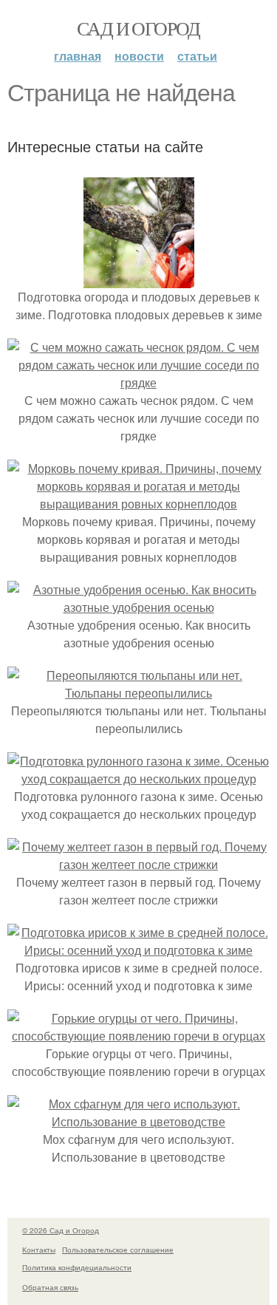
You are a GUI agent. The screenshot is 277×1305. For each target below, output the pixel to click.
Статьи (197, 55)
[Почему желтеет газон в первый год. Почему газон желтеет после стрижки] (138, 864)
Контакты (38, 1249)
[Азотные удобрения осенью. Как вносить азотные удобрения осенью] (138, 607)
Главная (77, 55)
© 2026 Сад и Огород (60, 1230)
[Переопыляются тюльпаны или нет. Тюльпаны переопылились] (138, 692)
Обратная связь (50, 1287)
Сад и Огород (138, 28)
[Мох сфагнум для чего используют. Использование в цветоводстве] (138, 1121)
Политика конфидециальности (76, 1267)
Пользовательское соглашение (118, 1249)
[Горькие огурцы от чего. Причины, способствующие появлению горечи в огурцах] (138, 1035)
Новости (139, 55)
